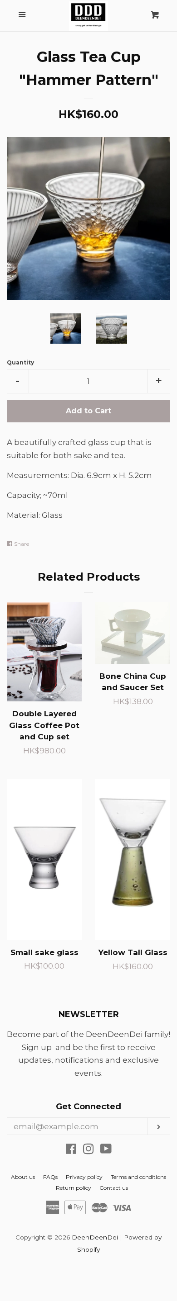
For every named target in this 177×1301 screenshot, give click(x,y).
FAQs (50, 1176)
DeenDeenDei (95, 1237)
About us (23, 1176)
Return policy (73, 1187)
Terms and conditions (138, 1176)
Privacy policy (84, 1176)
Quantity (20, 362)
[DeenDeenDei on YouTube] (106, 1150)
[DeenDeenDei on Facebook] (71, 1150)
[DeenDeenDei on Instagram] (88, 1150)
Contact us (113, 1187)
